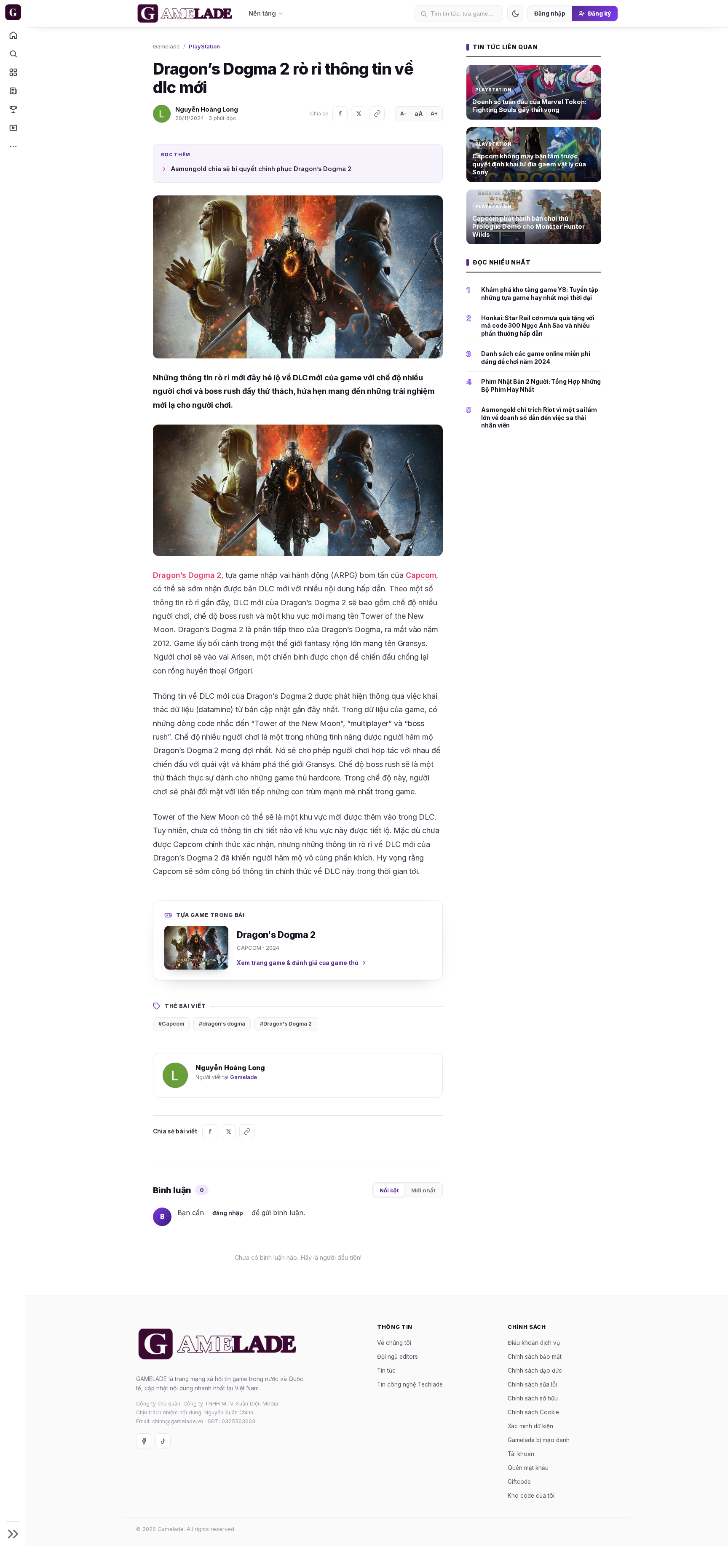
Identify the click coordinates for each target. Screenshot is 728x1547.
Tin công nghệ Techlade (410, 1384)
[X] (358, 113)
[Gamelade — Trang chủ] (12, 12)
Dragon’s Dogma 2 (187, 575)
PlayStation (204, 46)
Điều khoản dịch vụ (534, 1342)
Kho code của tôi (531, 1495)
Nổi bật (389, 1190)
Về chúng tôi (394, 1342)
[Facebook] (340, 113)
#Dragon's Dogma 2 (286, 1024)
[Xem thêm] (12, 146)
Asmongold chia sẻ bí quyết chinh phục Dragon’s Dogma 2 (261, 168)
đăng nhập (227, 1213)
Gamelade (166, 46)
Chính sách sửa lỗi (532, 1384)
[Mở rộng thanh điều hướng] (12, 1534)
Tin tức (386, 1370)
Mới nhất (423, 1190)
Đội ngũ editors (397, 1356)
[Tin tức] (12, 90)
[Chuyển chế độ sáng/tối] (515, 13)
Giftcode (519, 1481)
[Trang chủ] (12, 35)
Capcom (421, 575)
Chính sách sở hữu (533, 1398)
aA (419, 113)
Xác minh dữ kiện (530, 1426)
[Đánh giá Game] (12, 72)
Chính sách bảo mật (535, 1356)
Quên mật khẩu (528, 1467)
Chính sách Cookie (533, 1412)
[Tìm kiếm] (12, 53)
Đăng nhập (549, 13)
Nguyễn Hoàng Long (206, 109)
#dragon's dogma (222, 1024)
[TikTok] (163, 1441)
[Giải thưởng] (12, 109)
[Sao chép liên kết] (377, 113)
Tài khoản (521, 1454)
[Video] (12, 127)
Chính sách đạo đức (535, 1370)
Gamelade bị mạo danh (539, 1440)
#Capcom (171, 1024)
